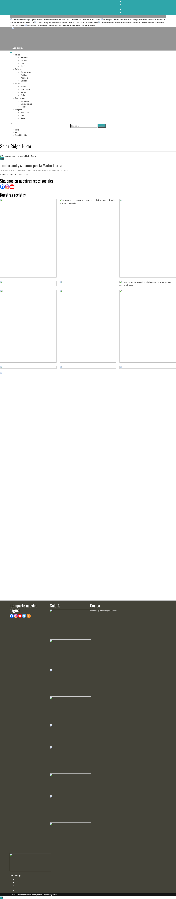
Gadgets (18, 109)
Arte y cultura (26, 89)
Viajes (17, 54)
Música (23, 86)
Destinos (24, 57)
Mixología (24, 77)
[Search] (11, 122)
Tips (22, 63)
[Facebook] (2, 186)
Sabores (18, 69)
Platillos (24, 74)
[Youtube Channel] (12, 186)
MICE (22, 66)
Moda (23, 95)
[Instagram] (7, 186)
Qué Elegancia (20, 97)
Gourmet (24, 80)
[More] (28, 616)
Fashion (24, 106)
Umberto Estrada (10, 174)
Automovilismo (26, 103)
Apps (23, 115)
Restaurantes (26, 71)
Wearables (25, 112)
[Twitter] (24, 616)
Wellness (24, 92)
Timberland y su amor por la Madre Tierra (31, 165)
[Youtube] (20, 616)
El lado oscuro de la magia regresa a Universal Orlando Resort (78, 19)
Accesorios (25, 100)
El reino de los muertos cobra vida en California (78, 25)
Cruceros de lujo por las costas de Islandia (82, 22)
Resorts (24, 60)
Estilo (17, 83)
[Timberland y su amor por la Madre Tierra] (18, 155)
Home (23, 118)
